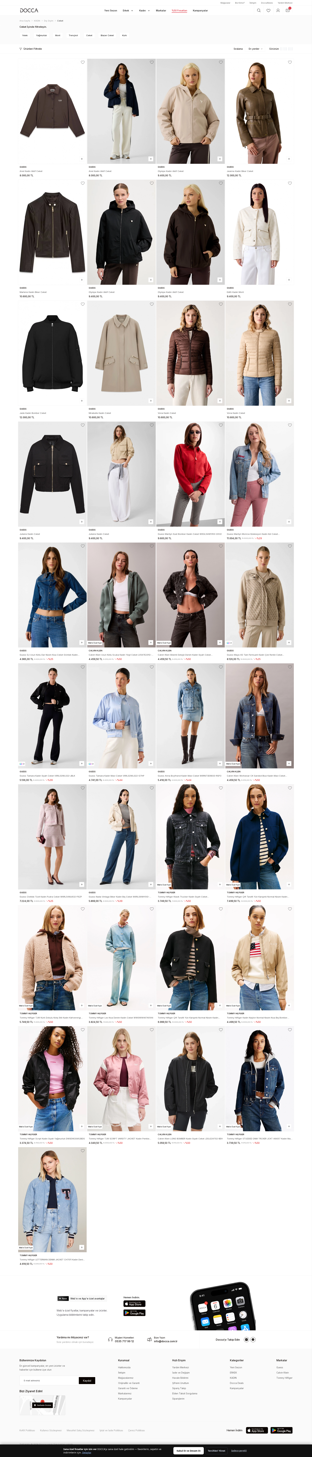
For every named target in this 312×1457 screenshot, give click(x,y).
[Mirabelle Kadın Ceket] (121, 353)
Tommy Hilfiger (284, 1377)
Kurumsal (123, 1360)
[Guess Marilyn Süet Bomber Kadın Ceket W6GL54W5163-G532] (190, 474)
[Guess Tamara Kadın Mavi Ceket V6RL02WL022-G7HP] (121, 715)
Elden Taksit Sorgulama (184, 1393)
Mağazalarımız (125, 1377)
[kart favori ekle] (83, 62)
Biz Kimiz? (240, 3)
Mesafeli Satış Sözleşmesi (80, 1430)
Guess (279, 1367)
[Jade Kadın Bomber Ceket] (52, 353)
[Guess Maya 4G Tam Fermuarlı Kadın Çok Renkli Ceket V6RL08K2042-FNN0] (259, 595)
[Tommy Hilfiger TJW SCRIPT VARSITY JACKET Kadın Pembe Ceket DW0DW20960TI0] (121, 1078)
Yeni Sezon (236, 1367)
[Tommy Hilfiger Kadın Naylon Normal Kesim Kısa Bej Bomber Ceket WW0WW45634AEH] (259, 957)
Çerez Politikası (136, 1430)
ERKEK (233, 1372)
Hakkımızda (124, 1367)
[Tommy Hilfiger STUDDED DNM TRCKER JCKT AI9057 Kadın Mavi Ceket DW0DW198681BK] (259, 1078)
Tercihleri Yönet (216, 1450)
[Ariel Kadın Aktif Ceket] (52, 111)
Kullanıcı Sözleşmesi (51, 1430)
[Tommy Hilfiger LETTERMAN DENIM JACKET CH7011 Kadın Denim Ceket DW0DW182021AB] (52, 1199)
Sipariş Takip (179, 1388)
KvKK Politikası (27, 1430)
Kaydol (87, 1380)
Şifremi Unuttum (180, 1383)
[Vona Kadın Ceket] (190, 353)
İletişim (253, 3)
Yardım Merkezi (285, 3)
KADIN (233, 1377)
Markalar (281, 1360)
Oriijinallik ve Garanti (129, 1383)
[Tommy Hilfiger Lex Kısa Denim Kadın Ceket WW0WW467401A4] (121, 957)
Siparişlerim (178, 1398)
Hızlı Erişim (179, 1360)
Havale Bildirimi (180, 1377)
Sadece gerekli (239, 1450)
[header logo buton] (29, 10)
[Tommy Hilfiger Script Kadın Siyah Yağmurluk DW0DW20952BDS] (52, 1078)
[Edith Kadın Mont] (259, 232)
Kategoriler (237, 1360)
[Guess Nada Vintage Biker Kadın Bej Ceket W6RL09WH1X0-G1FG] (121, 836)
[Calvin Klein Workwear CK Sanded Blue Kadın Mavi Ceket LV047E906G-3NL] (259, 715)
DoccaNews (267, 3)
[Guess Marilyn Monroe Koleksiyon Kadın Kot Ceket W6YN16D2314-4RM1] (259, 474)
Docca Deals (237, 1383)
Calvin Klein (282, 1372)
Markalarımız (124, 1393)
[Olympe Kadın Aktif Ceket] (190, 111)
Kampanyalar (125, 1398)
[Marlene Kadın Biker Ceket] (52, 232)
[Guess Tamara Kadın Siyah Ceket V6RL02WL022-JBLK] (52, 715)
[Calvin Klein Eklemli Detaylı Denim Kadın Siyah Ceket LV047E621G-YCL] (190, 595)
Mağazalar (225, 3)
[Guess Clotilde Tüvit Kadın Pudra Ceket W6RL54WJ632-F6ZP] (52, 836)
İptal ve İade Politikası (111, 1430)
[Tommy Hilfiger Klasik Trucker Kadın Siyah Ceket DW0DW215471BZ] (190, 836)
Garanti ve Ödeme (128, 1388)
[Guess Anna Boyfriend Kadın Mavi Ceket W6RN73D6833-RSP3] (190, 715)
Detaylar (86, 1452)
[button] (110, 10)
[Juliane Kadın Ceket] (52, 474)
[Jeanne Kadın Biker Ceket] (259, 111)
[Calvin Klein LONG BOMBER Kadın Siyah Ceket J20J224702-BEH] (190, 1078)
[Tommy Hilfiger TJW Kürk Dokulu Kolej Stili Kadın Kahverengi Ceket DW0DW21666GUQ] (52, 957)
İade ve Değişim (181, 1372)
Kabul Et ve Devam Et (189, 1450)
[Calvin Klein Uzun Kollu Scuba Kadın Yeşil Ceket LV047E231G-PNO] (121, 595)
